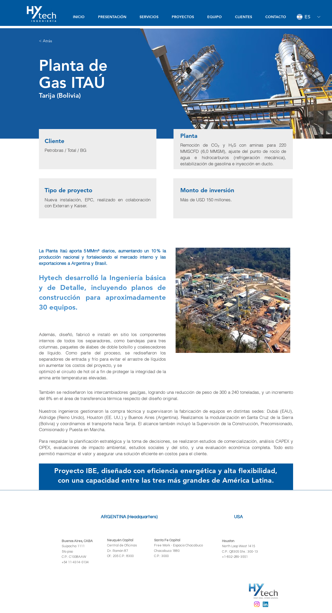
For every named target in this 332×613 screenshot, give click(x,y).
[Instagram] (256, 604)
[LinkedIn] (265, 604)
